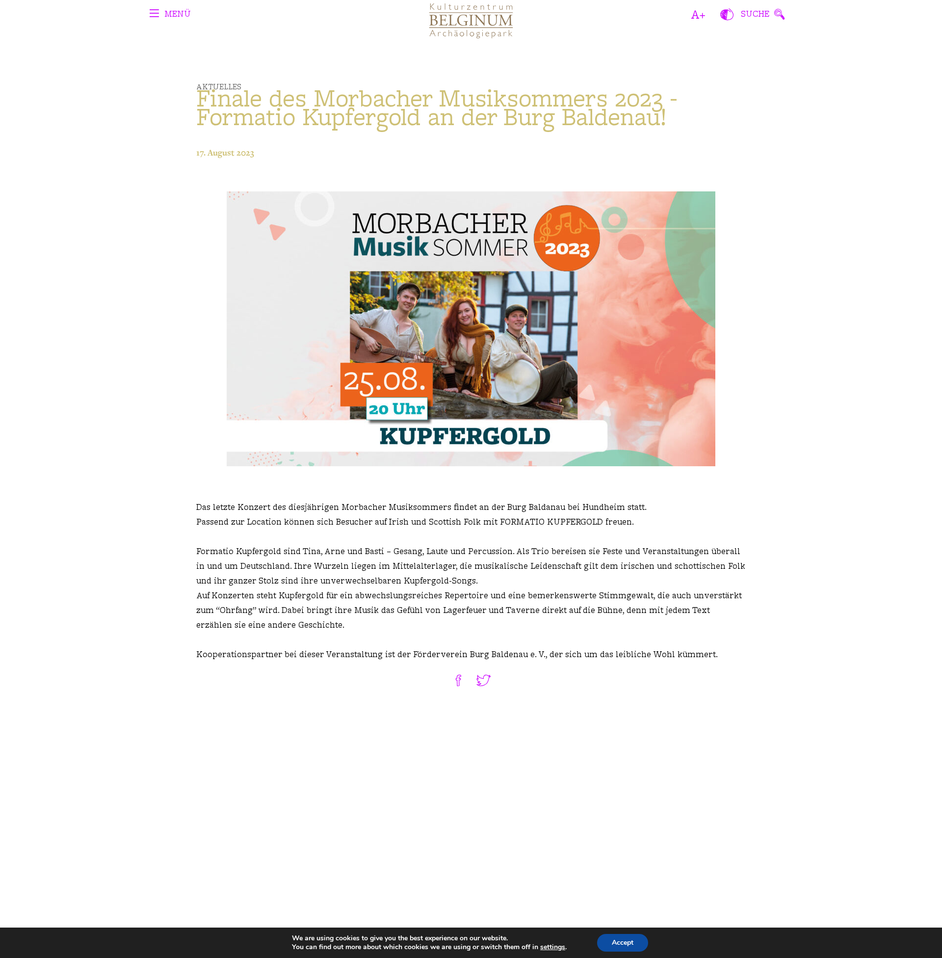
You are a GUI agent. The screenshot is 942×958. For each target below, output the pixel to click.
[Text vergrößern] (698, 14)
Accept (622, 942)
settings (552, 947)
